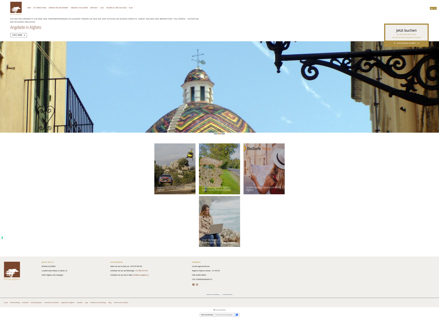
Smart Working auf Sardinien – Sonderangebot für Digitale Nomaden (219, 241)
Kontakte (94, 8)
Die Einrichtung (39, 8)
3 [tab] (223, 133)
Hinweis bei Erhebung (207, 314)
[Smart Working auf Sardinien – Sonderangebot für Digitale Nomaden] (219, 221)
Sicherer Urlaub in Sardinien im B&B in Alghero (263, 188)
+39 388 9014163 (141, 271)
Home (29, 8)
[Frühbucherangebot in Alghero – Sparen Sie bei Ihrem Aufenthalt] (219, 169)
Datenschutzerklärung (213, 294)
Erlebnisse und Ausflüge (116, 8)
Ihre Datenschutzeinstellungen (224, 314)
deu (432, 8)
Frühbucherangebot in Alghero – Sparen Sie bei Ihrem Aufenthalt (216, 188)
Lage (102, 8)
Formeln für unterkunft (59, 8)
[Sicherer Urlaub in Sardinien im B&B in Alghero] (264, 169)
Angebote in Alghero (79, 8)
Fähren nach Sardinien (121, 302)
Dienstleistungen (36, 302)
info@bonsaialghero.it (141, 275)
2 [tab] (219, 133)
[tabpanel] (219, 87)
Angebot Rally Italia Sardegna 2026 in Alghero (174, 188)
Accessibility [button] (221, 310)
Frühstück (25, 302)
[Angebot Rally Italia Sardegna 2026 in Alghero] (174, 169)
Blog (131, 8)
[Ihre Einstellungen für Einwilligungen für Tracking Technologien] (2, 238)
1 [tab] (215, 133)
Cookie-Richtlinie (227, 294)
